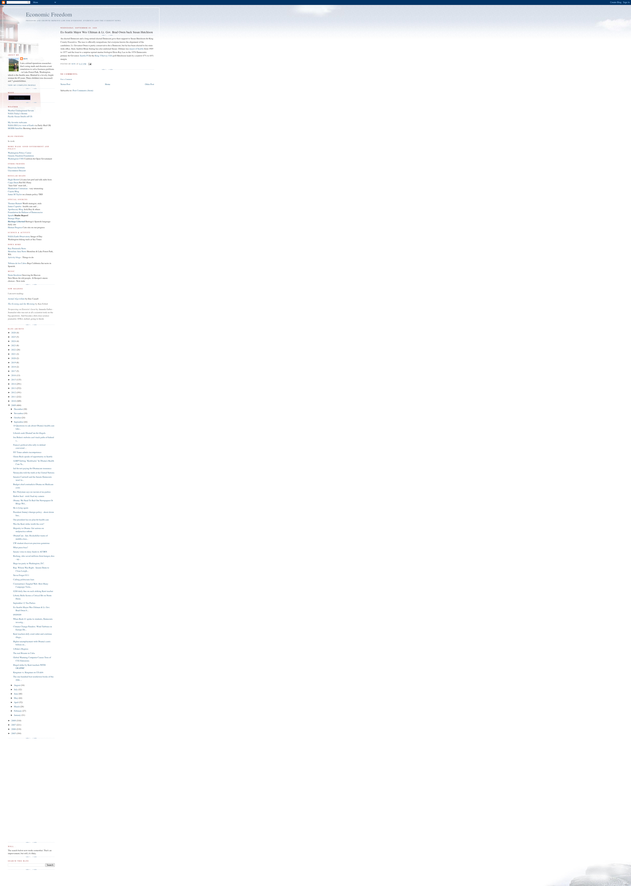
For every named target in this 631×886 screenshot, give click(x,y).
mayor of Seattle (136, 48)
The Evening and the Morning (21, 303)
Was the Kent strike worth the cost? (28, 523)
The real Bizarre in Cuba (24, 653)
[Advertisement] (21, 790)
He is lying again (20, 507)
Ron (25, 59)
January (17, 715)
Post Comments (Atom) (83, 90)
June (16, 693)
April (16, 702)
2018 (13, 366)
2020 (13, 358)
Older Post (149, 84)
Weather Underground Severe (21, 110)
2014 (13, 383)
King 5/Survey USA (103, 55)
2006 (13, 729)
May (16, 697)
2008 (13, 720)
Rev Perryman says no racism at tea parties (32, 491)
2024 (13, 341)
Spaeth (11, 215)
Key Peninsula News (17, 248)
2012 (13, 392)
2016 (13, 375)
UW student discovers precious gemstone (31, 543)
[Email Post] (90, 64)
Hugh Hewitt (13, 179)
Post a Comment (66, 79)
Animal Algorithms (16, 298)
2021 (13, 353)
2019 (13, 362)
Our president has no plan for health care (31, 519)
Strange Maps (14, 218)
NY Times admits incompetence (27, 452)
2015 (13, 379)
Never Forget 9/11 (21, 575)
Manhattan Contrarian (18, 188)
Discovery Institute (16, 167)
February (18, 710)
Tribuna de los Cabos (17, 263)
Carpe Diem (13, 182)
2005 (13, 733)
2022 (13, 349)
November (19, 413)
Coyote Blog (13, 191)
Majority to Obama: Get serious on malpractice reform (28, 530)
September (19, 421)
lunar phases (19, 98)
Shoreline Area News (17, 251)
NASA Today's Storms (17, 113)
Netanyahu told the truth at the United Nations (33, 472)
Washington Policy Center (19, 152)
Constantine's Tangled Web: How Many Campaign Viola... (30, 585)
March (17, 706)
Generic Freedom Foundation (21, 155)
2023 (13, 345)
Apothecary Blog (16, 209)
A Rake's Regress (20, 648)
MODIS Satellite (15, 128)
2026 (13, 332)
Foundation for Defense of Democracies (25, 212)
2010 (13, 400)
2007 (13, 724)
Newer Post (65, 84)
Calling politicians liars (23, 579)
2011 (13, 396)
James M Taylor (15, 194)
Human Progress (15, 227)
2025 (13, 336)
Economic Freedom (49, 14)
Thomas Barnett (15, 203)
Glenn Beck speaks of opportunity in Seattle (32, 456)
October (18, 417)
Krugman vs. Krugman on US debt (28, 672)
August (17, 685)
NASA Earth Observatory (19, 236)
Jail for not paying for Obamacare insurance (32, 468)
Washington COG (15, 158)
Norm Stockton (14, 275)
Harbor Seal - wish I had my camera (28, 496)
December (18, 408)
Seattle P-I (84, 55)
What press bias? (20, 547)
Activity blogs (14, 257)
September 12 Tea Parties (24, 602)
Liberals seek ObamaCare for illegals (29, 432)
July (16, 689)
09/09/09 (17, 614)
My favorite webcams (17, 122)
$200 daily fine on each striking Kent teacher (33, 591)
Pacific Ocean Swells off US (20, 116)
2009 (13, 405)
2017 (13, 371)
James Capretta (14, 206)
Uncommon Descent (17, 170)
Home (107, 84)
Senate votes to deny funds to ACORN (30, 551)
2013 (13, 388)
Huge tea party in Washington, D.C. (29, 563)
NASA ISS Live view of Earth (21, 125)
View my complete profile (22, 85)
